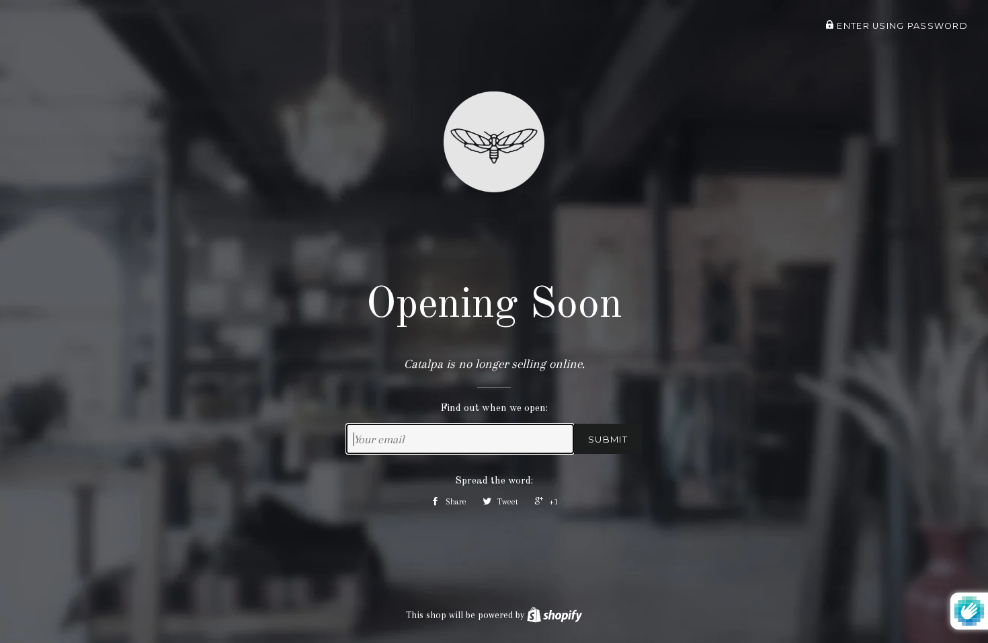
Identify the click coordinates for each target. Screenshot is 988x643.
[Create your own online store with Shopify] (554, 614)
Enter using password (901, 26)
